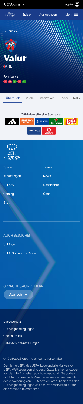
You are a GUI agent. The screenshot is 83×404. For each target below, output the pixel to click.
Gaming (8, 194)
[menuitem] (27, 14)
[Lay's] (71, 121)
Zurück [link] (13, 31)
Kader (64, 97)
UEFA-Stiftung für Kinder (20, 253)
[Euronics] (34, 131)
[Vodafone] (49, 131)
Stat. (6, 202)
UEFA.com (10, 244)
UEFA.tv (8, 185)
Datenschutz (12, 321)
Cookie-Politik (12, 336)
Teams (47, 167)
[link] (26, 14)
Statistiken (47, 97)
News (47, 176)
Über (46, 194)
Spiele (29, 97)
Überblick (13, 97)
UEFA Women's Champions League (9, 14)
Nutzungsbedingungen (18, 329)
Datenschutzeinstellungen (21, 343)
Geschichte (51, 185)
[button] (71, 14)
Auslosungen (12, 176)
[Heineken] (56, 121)
